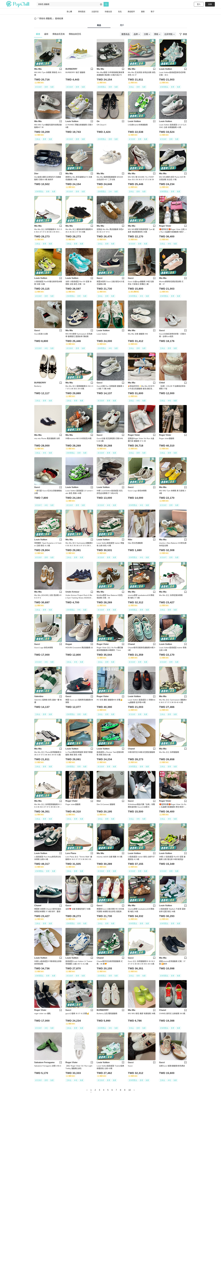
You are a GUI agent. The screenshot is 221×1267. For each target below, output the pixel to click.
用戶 (122, 25)
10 (129, 1090)
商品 (99, 25)
